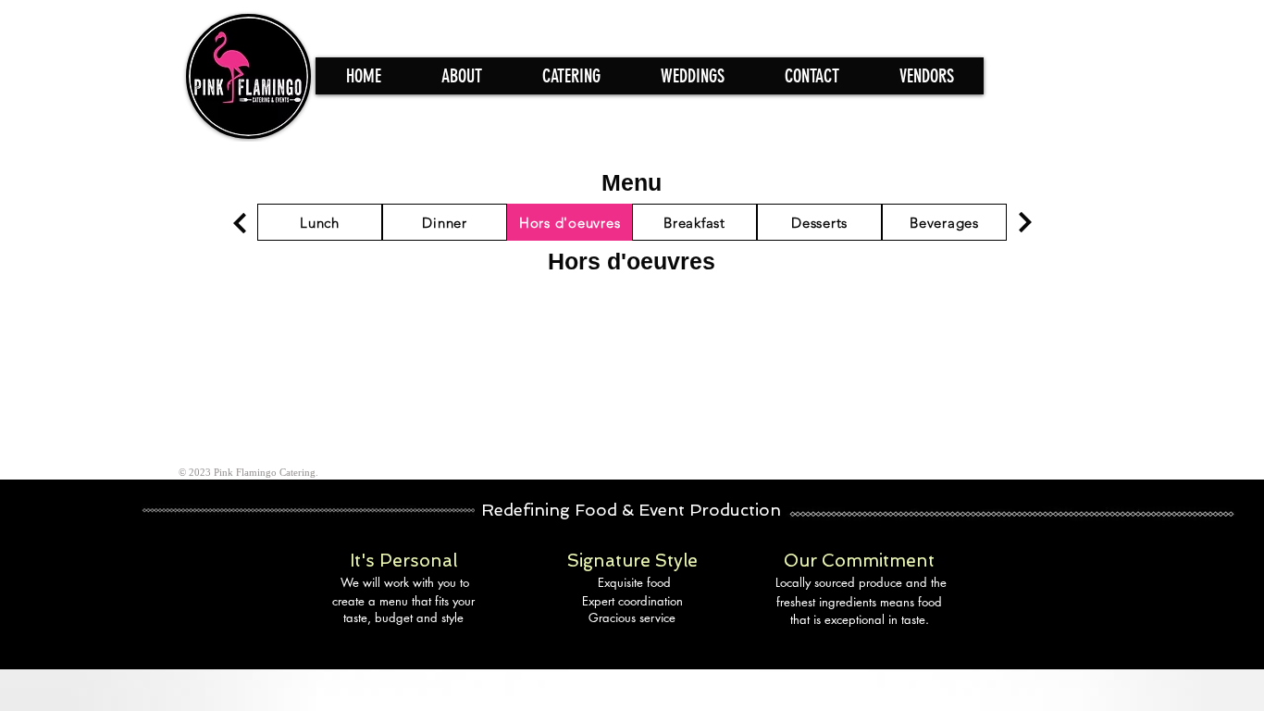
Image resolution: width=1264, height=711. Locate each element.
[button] (571, 75)
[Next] (239, 223)
